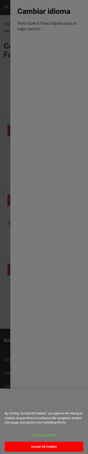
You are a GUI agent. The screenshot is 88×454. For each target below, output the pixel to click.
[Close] (10, 405)
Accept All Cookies (44, 446)
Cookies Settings (44, 435)
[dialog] (44, 421)
